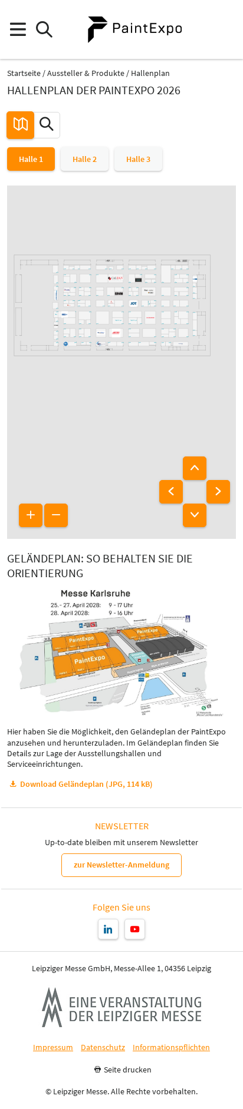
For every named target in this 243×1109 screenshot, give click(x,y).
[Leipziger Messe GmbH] (121, 1007)
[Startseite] (134, 29)
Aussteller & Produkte (85, 73)
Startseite (24, 73)
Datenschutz (103, 1047)
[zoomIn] (30, 515)
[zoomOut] (56, 515)
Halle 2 (85, 159)
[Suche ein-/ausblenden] (44, 29)
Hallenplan (150, 73)
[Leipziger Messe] (225, 29)
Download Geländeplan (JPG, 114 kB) (86, 784)
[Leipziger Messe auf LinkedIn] (108, 929)
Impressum (53, 1047)
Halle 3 (138, 159)
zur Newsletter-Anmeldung (121, 864)
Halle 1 (31, 159)
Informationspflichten (171, 1047)
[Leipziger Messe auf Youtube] (134, 929)
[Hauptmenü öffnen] (17, 29)
